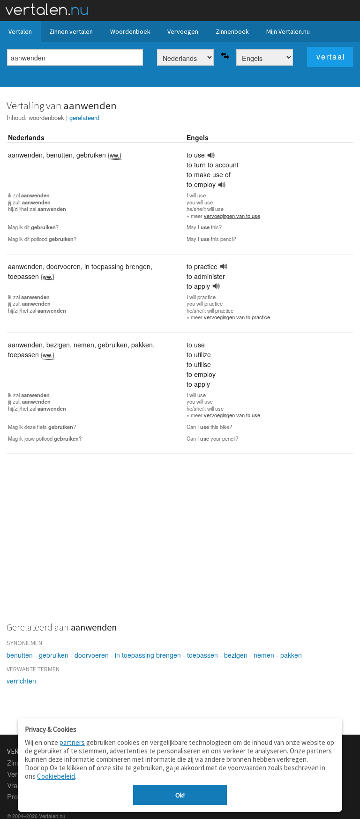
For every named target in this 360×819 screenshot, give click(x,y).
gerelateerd (84, 117)
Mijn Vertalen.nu (288, 31)
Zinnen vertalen (71, 31)
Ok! (180, 795)
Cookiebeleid (56, 776)
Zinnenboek (232, 31)
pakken (291, 655)
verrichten (21, 680)
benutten (20, 655)
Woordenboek (130, 31)
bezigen (236, 655)
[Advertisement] (180, 543)
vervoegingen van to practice (237, 317)
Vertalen (20, 31)
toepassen (202, 655)
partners (72, 742)
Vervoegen (182, 31)
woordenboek (46, 117)
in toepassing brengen (148, 655)
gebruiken (53, 655)
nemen (264, 655)
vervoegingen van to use (232, 215)
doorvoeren (92, 655)
